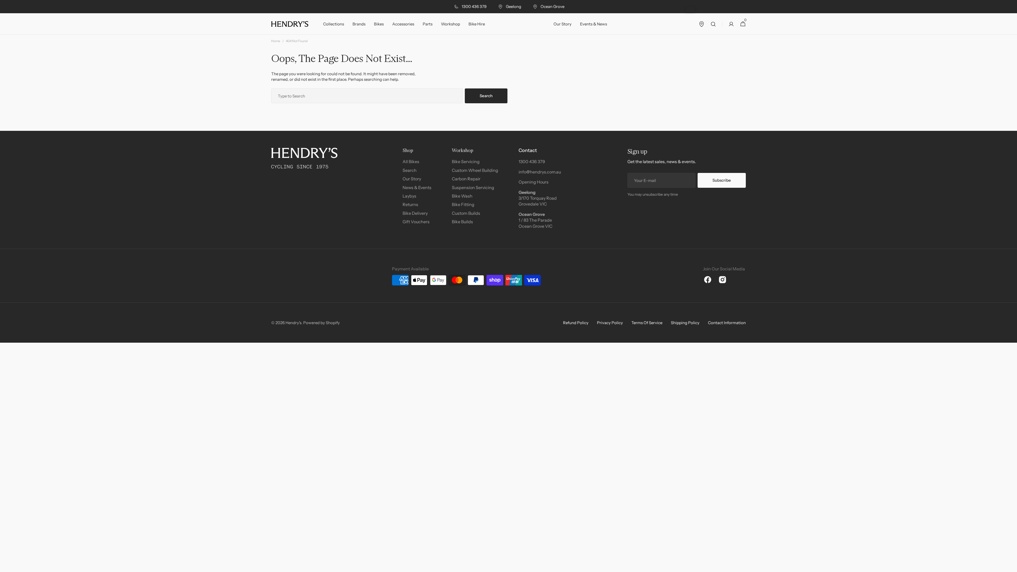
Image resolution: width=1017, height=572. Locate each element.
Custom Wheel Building (475, 170)
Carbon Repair (466, 178)
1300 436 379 (474, 6)
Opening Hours (533, 182)
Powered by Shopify (321, 322)
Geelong (513, 6)
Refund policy (575, 322)
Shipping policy (685, 322)
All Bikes (411, 161)
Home (275, 41)
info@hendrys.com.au (540, 172)
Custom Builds (466, 213)
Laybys (409, 196)
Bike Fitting (463, 204)
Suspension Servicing (473, 187)
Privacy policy (610, 322)
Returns (410, 204)
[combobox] (367, 95)
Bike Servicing (466, 161)
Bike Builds (462, 221)
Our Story (412, 178)
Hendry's (293, 322)
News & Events (417, 187)
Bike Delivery (415, 213)
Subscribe (721, 180)
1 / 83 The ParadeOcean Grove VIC (535, 223)
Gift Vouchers (416, 221)
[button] (713, 24)
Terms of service (646, 322)
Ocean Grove (552, 6)
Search (486, 95)
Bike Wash (462, 196)
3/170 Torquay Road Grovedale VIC (538, 201)
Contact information (727, 322)
